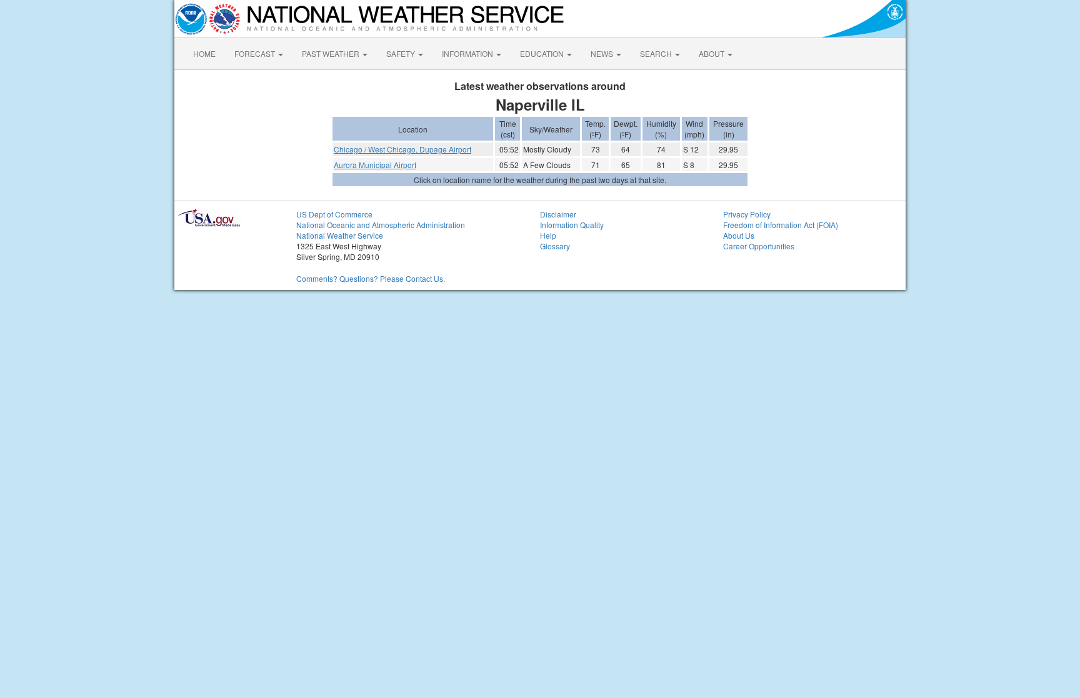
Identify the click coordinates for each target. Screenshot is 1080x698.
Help (548, 235)
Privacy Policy (747, 214)
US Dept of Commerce (334, 214)
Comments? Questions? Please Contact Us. (370, 278)
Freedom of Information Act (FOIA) (780, 224)
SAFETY (401, 53)
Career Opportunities (758, 246)
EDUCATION (543, 53)
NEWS (603, 53)
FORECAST (255, 53)
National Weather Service (339, 235)
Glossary (555, 246)
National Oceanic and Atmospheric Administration (380, 224)
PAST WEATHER (331, 53)
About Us (738, 235)
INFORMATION (468, 53)
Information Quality (572, 224)
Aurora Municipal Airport (375, 164)
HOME (204, 53)
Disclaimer (558, 214)
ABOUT (712, 53)
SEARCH (657, 53)
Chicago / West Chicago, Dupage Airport (402, 149)
